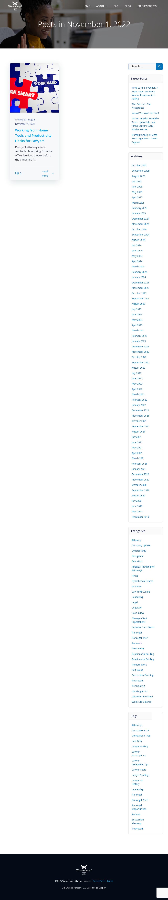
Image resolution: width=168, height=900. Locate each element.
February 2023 (139, 335)
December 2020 (140, 474)
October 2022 (139, 357)
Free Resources (147, 6)
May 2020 (137, 511)
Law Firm (137, 741)
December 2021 (140, 410)
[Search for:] (142, 66)
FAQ (116, 6)
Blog (128, 6)
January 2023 (139, 341)
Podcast (136, 814)
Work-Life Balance (141, 701)
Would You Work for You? (145, 113)
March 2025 (138, 202)
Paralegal (137, 632)
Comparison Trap (141, 735)
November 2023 (140, 287)
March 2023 (138, 330)
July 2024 (136, 245)
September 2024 (140, 234)
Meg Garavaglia (26, 119)
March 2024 (138, 266)
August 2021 (138, 431)
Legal (135, 602)
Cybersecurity (139, 550)
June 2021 (137, 442)
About (100, 6)
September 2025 (140, 170)
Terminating (138, 685)
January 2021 (139, 468)
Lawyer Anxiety (140, 746)
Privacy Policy (99, 881)
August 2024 (138, 239)
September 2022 (140, 362)
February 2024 (139, 271)
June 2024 (137, 250)
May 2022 (137, 383)
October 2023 (139, 293)
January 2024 (139, 277)
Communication (140, 730)
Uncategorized (139, 691)
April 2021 (137, 453)
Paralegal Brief (139, 637)
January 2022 (139, 405)
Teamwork (137, 680)
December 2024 (140, 218)
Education (137, 561)
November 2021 (140, 415)
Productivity (138, 648)
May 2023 (137, 319)
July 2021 (136, 436)
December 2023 (140, 282)
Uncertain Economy (142, 696)
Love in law (138, 612)
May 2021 (137, 447)
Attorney (136, 540)
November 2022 (140, 351)
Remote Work (139, 664)
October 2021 (139, 420)
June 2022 (137, 378)
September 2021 (140, 426)
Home (86, 6)
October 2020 (139, 484)
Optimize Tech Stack (143, 627)
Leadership (138, 596)
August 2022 (138, 367)
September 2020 (140, 490)
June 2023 (137, 314)
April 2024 (137, 261)
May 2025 (137, 192)
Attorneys (137, 725)
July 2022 (136, 373)
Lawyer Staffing (140, 775)
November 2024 (140, 223)
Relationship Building (143, 653)
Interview (137, 586)
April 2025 (137, 197)
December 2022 (140, 346)
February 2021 (139, 463)
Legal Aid (137, 607)
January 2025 (139, 213)
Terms (110, 881)
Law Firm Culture (141, 591)
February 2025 (139, 208)
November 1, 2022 (25, 123)
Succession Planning (142, 675)
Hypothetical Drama (142, 581)
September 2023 (140, 298)
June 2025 (137, 186)
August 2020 (138, 495)
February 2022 (139, 399)
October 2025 (139, 165)
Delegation (138, 556)
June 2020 (137, 506)
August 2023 (138, 303)
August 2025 (138, 176)
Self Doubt (137, 669)
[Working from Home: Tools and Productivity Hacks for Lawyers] (34, 88)
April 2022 (137, 389)
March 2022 (138, 394)
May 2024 (137, 255)
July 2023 (136, 309)
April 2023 (137, 325)
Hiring (135, 575)
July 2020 (136, 500)
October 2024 (139, 229)
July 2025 (136, 181)
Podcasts (137, 643)
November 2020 (140, 479)
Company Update (141, 545)
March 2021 (138, 458)
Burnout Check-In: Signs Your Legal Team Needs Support (145, 138)
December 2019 (140, 516)
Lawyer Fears (139, 769)
